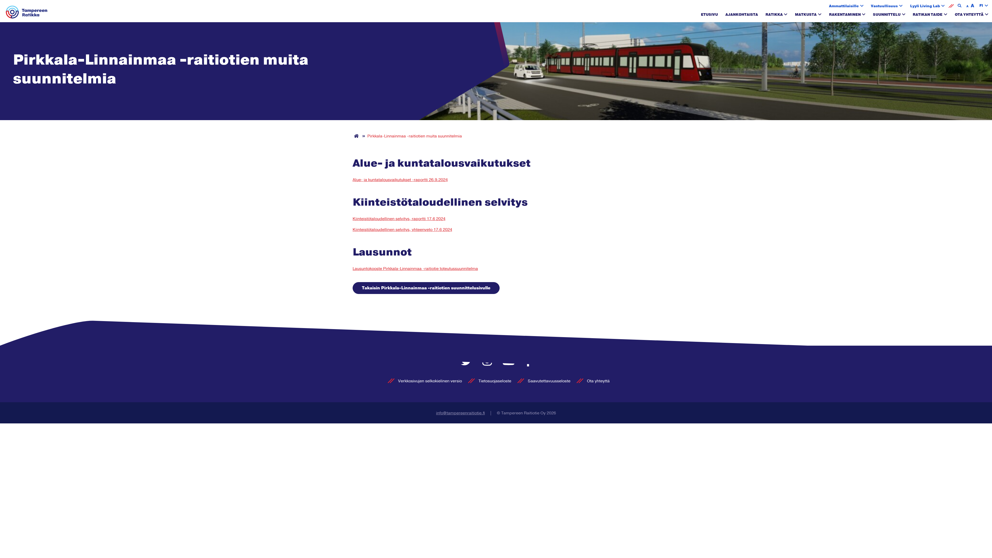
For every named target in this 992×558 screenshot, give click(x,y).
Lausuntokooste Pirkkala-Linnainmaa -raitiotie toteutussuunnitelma (415, 268)
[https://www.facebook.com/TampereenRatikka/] (528, 361)
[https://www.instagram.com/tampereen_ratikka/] (488, 361)
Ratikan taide (927, 14)
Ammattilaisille (844, 6)
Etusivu (709, 14)
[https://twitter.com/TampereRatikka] (468, 361)
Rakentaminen (845, 14)
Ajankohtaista (741, 14)
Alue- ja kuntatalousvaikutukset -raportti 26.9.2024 (400, 179)
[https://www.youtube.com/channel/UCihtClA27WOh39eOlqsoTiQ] (510, 361)
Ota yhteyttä (969, 14)
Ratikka (774, 14)
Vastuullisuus (884, 6)
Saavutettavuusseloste (549, 381)
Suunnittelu (887, 14)
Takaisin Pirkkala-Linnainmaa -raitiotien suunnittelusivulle (426, 288)
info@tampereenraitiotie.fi (460, 413)
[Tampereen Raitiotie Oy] (26, 12)
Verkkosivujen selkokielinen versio (430, 381)
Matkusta (806, 14)
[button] (984, 6)
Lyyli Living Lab (925, 6)
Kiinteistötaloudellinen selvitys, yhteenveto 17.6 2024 (402, 229)
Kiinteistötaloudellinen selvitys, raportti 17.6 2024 (399, 218)
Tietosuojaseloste (494, 381)
